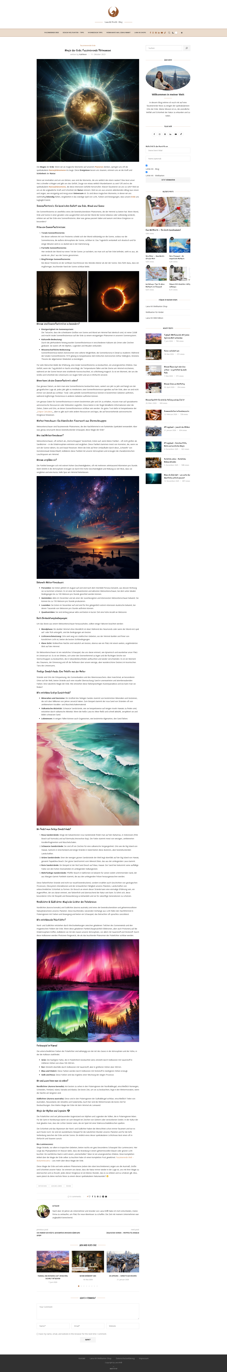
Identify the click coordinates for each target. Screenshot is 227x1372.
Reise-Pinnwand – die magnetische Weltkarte (176, 257)
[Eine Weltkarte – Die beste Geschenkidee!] (168, 212)
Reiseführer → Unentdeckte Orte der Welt (155, 257)
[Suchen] (186, 48)
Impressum (144, 1358)
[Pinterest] (156, 32)
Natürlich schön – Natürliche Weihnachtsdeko (175, 460)
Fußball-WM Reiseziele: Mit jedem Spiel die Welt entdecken (176, 336)
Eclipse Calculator (44, 411)
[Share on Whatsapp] (100, 1196)
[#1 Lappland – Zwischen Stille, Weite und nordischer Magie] (153, 447)
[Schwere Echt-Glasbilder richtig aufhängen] (179, 274)
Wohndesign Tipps (95, 32)
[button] (40, 1268)
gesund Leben (56, 1186)
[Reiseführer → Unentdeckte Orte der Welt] (156, 246)
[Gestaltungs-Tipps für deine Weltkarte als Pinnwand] (156, 274)
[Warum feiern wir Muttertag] (153, 387)
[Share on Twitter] (95, 1196)
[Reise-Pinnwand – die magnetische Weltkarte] (179, 246)
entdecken (42, 1186)
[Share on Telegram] (103, 1196)
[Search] (169, 32)
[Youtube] (162, 32)
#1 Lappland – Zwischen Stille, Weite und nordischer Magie (175, 444)
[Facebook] (150, 32)
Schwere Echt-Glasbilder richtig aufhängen (179, 285)
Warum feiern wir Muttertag (174, 384)
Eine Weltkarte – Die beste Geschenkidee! (163, 229)
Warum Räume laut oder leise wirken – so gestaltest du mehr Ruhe (175, 369)
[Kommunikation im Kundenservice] (153, 415)
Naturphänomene (57, 170)
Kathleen (83, 54)
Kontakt (82, 1358)
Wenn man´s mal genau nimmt (118, 32)
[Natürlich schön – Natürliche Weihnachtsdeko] (153, 463)
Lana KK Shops (140, 32)
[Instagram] (153, 32)
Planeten (99, 167)
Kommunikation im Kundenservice (176, 411)
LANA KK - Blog (152, 169)
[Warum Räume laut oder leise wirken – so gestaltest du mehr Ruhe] (153, 370)
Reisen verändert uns (88, 1276)
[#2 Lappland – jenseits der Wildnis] (123, 1261)
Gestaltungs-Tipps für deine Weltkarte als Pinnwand (155, 285)
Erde (133, 196)
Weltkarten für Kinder (155, 312)
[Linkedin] (159, 32)
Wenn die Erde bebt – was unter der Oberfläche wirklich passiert (177, 476)
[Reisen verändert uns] (88, 1261)
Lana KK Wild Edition (154, 318)
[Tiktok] (165, 32)
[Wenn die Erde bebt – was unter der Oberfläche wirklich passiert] (153, 478)
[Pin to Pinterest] (98, 1196)
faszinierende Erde (51, 32)
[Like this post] (89, 1196)
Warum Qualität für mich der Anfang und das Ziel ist (165, 399)
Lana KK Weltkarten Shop (156, 306)
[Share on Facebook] (92, 1196)
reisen (68, 1186)
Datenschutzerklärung (125, 1358)
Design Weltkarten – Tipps (73, 32)
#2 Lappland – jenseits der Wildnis (123, 1276)
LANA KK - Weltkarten (155, 175)
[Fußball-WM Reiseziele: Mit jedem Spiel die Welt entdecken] (53, 1261)
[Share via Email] (106, 1196)
